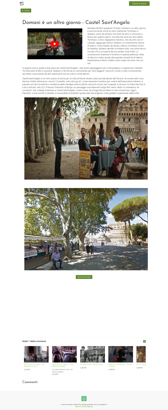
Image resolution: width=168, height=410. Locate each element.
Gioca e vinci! (139, 3)
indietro (26, 10)
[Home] (22, 3)
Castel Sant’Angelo (84, 277)
